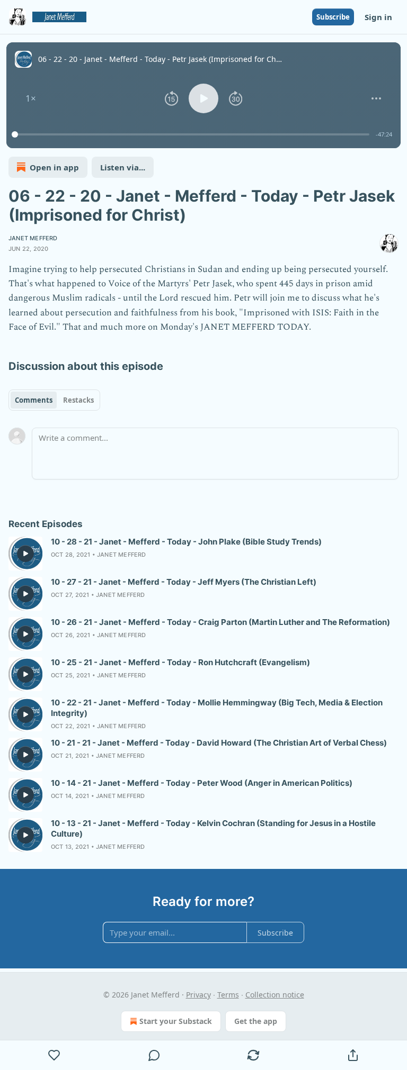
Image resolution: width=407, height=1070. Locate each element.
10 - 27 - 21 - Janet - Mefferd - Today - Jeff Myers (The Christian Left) (183, 582)
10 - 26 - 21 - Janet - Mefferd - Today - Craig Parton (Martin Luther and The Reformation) (220, 622)
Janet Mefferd (33, 238)
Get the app (255, 1021)
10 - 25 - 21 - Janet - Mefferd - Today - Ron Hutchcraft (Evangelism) (180, 662)
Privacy (198, 995)
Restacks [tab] (78, 400)
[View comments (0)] (154, 1055)
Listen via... (122, 167)
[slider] (192, 134)
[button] (31, 98)
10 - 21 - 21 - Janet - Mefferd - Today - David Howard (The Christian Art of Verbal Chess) (219, 743)
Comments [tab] (33, 400)
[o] (25, 553)
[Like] (54, 1055)
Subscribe (333, 17)
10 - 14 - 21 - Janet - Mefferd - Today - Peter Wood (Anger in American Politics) (201, 783)
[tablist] (54, 400)
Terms (228, 995)
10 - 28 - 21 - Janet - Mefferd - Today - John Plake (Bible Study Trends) (186, 542)
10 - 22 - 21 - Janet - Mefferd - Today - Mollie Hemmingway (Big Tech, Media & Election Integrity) (217, 707)
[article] (203, 553)
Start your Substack (175, 1021)
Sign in (378, 17)
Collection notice (274, 995)
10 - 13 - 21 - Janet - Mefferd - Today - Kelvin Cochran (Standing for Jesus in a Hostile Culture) (213, 828)
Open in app (54, 167)
